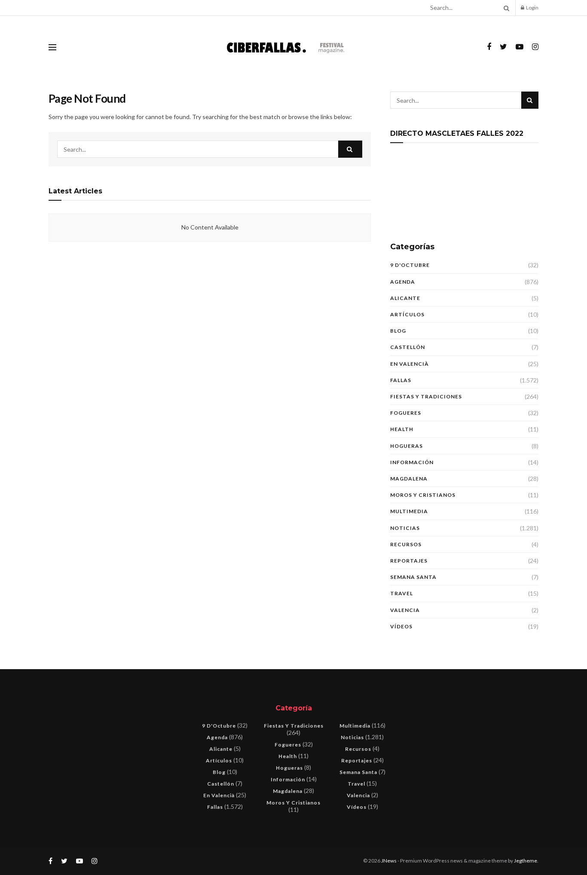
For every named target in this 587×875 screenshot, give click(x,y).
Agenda (402, 281)
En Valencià (409, 364)
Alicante (405, 298)
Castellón (407, 347)
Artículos (407, 314)
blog (398, 330)
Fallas (400, 380)
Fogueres (405, 413)
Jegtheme (525, 860)
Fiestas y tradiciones (426, 396)
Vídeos (401, 626)
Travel (401, 593)
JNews (389, 860)
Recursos (406, 544)
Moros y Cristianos (423, 495)
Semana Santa (413, 577)
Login (531, 7)
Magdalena (409, 478)
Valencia (405, 610)
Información (412, 462)
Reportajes (409, 560)
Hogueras (406, 446)
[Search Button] (505, 7)
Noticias (405, 528)
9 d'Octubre (410, 265)
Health (401, 429)
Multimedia (409, 511)
